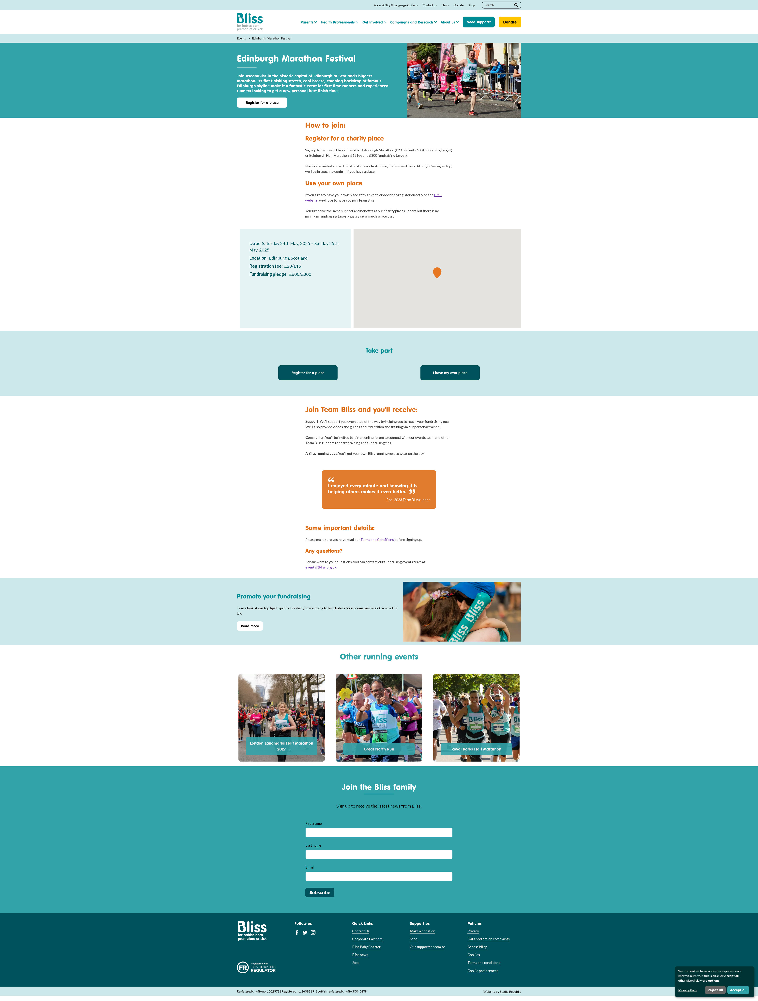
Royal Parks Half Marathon (476, 749)
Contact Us (360, 931)
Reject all (715, 990)
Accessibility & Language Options (396, 5)
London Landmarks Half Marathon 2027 (281, 746)
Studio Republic (510, 991)
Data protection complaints (488, 939)
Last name (313, 845)
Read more (250, 626)
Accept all (738, 990)
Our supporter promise (427, 946)
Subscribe (320, 892)
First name (313, 823)
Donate (459, 5)
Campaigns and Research (411, 22)
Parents (307, 22)
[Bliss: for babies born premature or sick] (250, 22)
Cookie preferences (482, 970)
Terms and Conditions (377, 539)
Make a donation (422, 931)
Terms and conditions (483, 962)
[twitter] (305, 932)
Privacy (473, 931)
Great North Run (379, 749)
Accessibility (477, 946)
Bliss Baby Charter (366, 946)
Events (241, 38)
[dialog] (714, 981)
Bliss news (360, 954)
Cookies (473, 954)
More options (687, 990)
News (445, 5)
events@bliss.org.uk (320, 567)
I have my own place (450, 373)
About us (448, 22)
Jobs (355, 962)
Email (309, 867)
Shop (471, 5)
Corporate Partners (367, 939)
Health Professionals (338, 22)
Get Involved (372, 22)
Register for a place (262, 102)
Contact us (430, 5)
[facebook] (297, 932)
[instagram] (313, 932)
